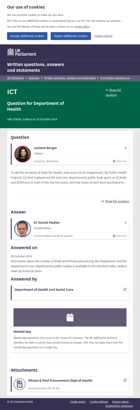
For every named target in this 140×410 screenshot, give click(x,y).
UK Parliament (15, 78)
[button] (119, 93)
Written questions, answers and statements (35, 67)
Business (34, 78)
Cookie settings (103, 36)
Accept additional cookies (27, 36)
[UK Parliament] (22, 52)
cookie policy (82, 26)
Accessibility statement (119, 406)
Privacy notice (120, 401)
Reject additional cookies (70, 36)
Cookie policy (78, 401)
